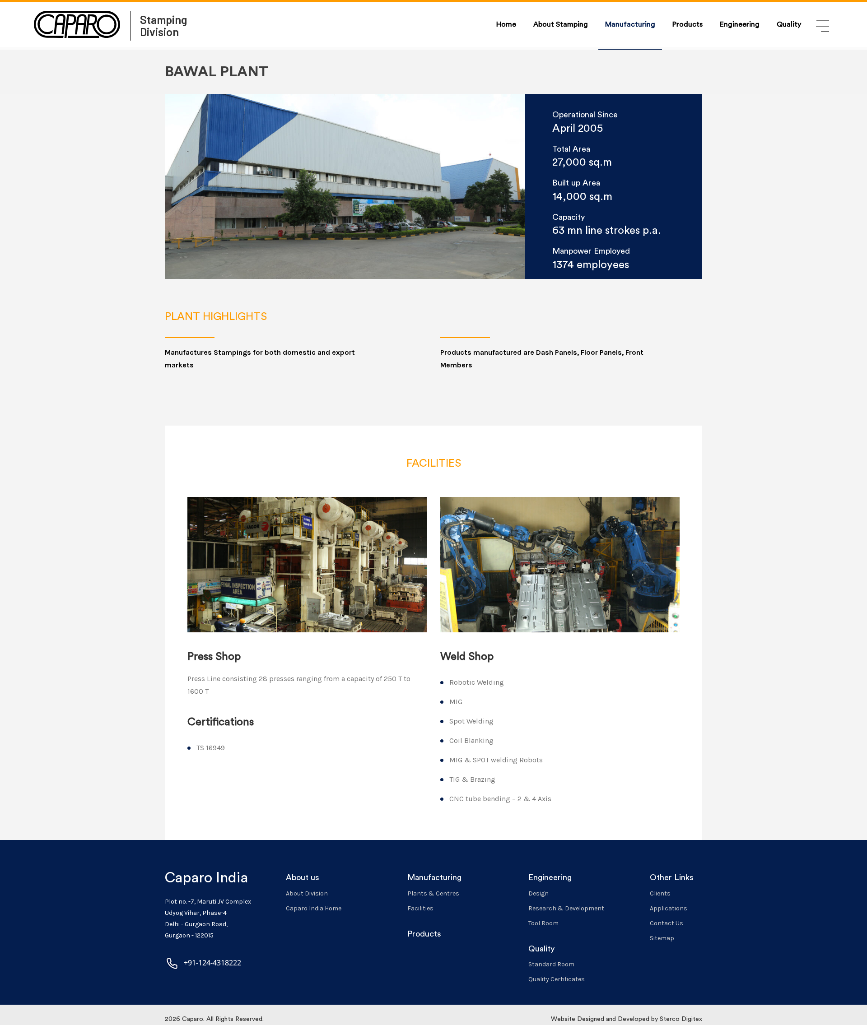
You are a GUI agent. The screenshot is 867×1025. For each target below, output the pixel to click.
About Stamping (560, 24)
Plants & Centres (433, 893)
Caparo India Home (313, 908)
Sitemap (662, 938)
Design (538, 893)
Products (687, 24)
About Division (307, 893)
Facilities (420, 908)
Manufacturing (630, 24)
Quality (789, 24)
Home (506, 24)
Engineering (740, 24)
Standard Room (551, 964)
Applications (668, 908)
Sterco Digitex (681, 1019)
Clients (660, 893)
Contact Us (666, 923)
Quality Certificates (556, 979)
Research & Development (566, 908)
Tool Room (543, 923)
